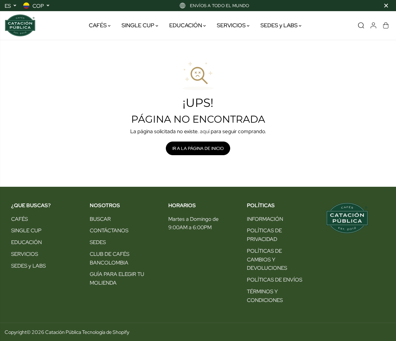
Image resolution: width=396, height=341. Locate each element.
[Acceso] (373, 25)
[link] (355, 218)
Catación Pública (63, 332)
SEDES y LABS (279, 25)
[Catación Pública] (20, 25)
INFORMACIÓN (265, 218)
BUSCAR (100, 218)
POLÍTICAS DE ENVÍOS (274, 279)
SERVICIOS (232, 25)
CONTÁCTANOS (109, 230)
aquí (204, 131)
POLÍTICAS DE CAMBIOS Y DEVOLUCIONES (267, 259)
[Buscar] (361, 25)
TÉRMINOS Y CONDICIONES (265, 296)
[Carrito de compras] (385, 25)
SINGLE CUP (139, 25)
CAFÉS (98, 25)
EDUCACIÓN (186, 25)
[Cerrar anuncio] (386, 5)
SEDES (98, 242)
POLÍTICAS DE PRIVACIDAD (264, 235)
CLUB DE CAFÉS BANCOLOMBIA (109, 258)
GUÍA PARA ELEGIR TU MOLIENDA (117, 278)
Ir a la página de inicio (198, 148)
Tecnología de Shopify (105, 332)
